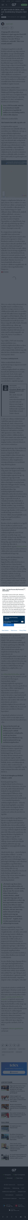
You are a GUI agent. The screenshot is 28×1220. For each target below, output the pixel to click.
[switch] (22, 621)
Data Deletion (5, 630)
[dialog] (14, 610)
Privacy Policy (22, 630)
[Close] (24, 589)
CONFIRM (8, 624)
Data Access (14, 630)
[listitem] (13, 618)
